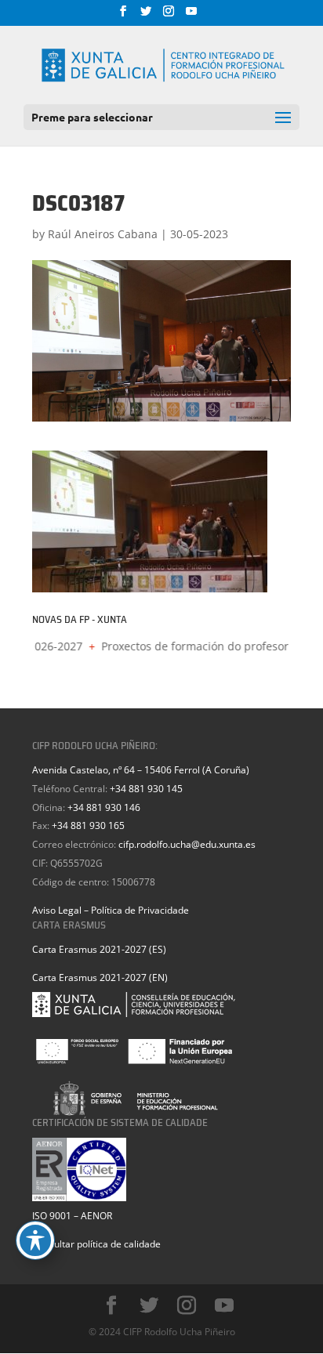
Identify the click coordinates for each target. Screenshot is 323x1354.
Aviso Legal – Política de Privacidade (110, 910)
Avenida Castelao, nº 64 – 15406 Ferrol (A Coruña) (140, 770)
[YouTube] (191, 15)
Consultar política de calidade (96, 1244)
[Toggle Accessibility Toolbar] (35, 1240)
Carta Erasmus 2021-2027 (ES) (99, 949)
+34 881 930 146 (103, 807)
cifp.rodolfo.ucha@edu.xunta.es (187, 844)
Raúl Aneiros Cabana (103, 233)
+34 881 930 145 (146, 788)
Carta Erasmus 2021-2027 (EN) (100, 977)
